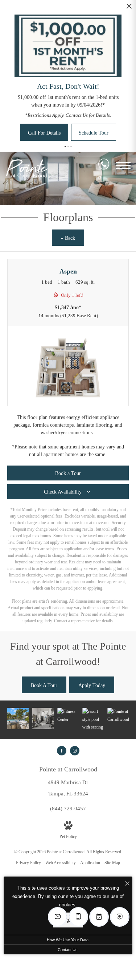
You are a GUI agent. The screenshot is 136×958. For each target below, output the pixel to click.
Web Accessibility (60, 862)
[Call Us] (103, 165)
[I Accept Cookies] (127, 884)
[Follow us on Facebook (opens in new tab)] (61, 750)
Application (90, 862)
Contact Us (68, 949)
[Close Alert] (129, 8)
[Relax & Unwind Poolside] (93, 719)
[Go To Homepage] (27, 169)
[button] (65, 146)
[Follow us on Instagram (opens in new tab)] (74, 750)
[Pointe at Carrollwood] (118, 715)
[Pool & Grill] (18, 718)
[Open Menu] (123, 165)
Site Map (112, 862)
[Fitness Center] (43, 718)
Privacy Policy (28, 862)
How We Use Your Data (67, 940)
